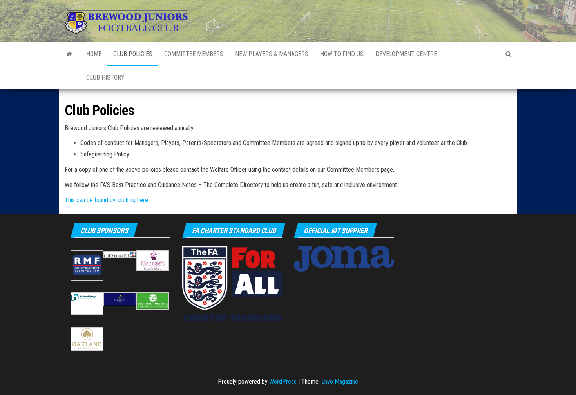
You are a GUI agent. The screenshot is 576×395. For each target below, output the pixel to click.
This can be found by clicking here (106, 200)
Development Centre (406, 54)
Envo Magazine (339, 381)
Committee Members (193, 54)
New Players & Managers (271, 54)
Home (93, 54)
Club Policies (132, 54)
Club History (105, 77)
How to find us (342, 54)
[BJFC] (69, 54)
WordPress (283, 381)
